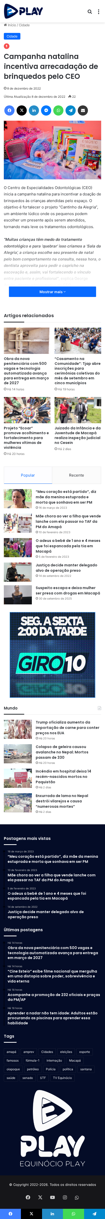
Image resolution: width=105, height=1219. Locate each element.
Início (11, 25)
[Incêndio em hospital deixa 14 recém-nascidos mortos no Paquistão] (18, 778)
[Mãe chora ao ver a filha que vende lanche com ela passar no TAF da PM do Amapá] (18, 523)
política (68, 1069)
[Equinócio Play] (23, 11)
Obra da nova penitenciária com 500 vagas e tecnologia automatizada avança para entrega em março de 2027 (26, 370)
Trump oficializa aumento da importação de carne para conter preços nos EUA (67, 728)
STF (43, 1078)
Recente (76, 475)
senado (27, 1078)
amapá (11, 1052)
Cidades (47, 1052)
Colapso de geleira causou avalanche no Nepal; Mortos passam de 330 (62, 752)
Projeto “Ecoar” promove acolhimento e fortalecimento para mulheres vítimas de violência (26, 438)
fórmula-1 (33, 1060)
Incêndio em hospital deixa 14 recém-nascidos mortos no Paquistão (63, 777)
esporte (84, 1052)
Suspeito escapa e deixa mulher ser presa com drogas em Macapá (68, 590)
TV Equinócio (62, 1078)
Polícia (51, 1069)
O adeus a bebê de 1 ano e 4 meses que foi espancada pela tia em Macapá (68, 546)
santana (86, 1069)
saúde (11, 1078)
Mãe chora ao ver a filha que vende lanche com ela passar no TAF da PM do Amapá (68, 521)
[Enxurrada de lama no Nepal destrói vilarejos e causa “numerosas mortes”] (18, 802)
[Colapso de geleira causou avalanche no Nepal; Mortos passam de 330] (18, 753)
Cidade (24, 25)
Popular (28, 475)
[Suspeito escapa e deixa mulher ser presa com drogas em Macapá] (18, 594)
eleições (66, 1052)
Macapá (75, 1060)
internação (54, 1060)
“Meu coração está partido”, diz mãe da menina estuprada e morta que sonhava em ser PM (66, 497)
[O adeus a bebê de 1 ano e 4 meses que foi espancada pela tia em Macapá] (18, 547)
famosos (13, 1060)
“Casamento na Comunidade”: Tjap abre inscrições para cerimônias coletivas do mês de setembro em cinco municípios (78, 370)
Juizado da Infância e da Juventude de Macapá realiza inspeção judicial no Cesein (78, 435)
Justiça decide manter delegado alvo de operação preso (66, 568)
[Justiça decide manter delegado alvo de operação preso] (18, 572)
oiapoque (13, 1069)
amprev (28, 1052)
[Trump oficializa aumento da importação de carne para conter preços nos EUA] (18, 729)
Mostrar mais (51, 292)
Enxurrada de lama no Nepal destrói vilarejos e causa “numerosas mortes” (62, 801)
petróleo (33, 1069)
